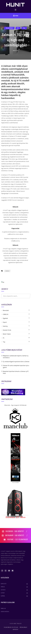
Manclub (3, 608)
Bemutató (6, 310)
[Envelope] (12, 570)
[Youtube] (9, 570)
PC (18, 28)
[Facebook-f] (2, 570)
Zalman (7, 271)
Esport (5, 322)
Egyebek (5, 318)
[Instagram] (5, 570)
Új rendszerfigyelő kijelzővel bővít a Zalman (16, 361)
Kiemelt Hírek (9, 28)
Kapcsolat (15, 629)
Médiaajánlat (23, 627)
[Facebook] (15, 10)
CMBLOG (5, 314)
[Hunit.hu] (15, 3)
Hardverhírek (5, 611)
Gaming (5, 326)
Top (24, 28)
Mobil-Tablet (7, 334)
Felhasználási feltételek (11, 627)
